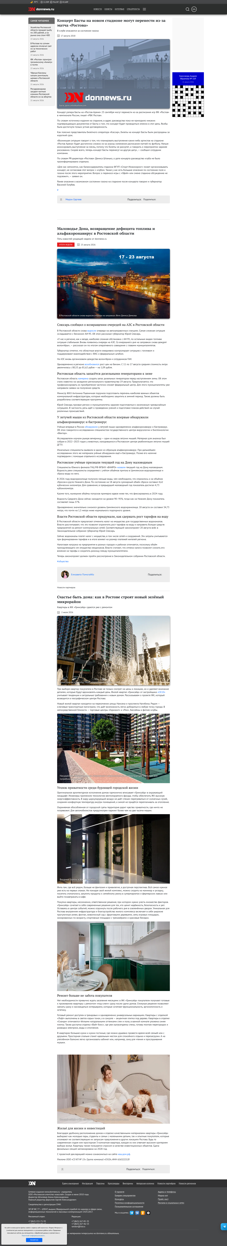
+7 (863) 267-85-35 (80, 1221)
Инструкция (87, 1183)
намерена (83, 378)
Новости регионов (187, 1183)
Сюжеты (108, 9)
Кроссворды (113, 1183)
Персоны (100, 1183)
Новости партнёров (166, 1183)
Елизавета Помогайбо (82, 574)
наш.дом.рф (124, 1154)
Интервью (119, 9)
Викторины (128, 1183)
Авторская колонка (145, 1183)
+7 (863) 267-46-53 (80, 1223)
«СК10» (161, 692)
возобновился (92, 364)
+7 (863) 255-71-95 (37, 1221)
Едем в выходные (70, 1183)
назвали (121, 467)
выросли (91, 330)
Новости (98, 9)
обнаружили (91, 426)
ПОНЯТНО (34, 1240)
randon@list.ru (78, 1226)
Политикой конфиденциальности (33, 1236)
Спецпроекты (133, 9)
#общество (63, 561)
